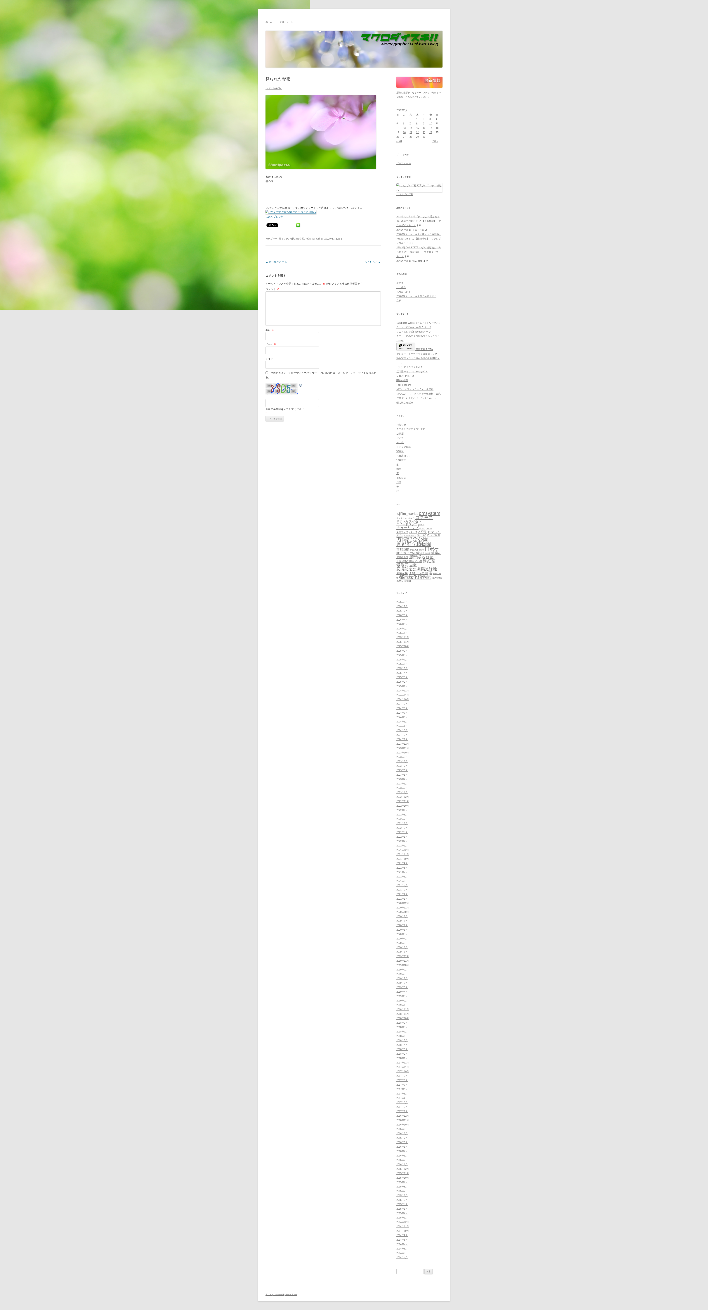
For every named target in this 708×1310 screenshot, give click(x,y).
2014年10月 (402, 1231)
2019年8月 (402, 974)
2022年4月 (402, 832)
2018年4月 (402, 1045)
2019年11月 (402, 960)
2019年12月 (402, 956)
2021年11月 (402, 854)
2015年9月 (402, 1182)
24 (430, 132)
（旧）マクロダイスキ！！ (410, 367)
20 (404, 132)
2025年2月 (402, 681)
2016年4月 (402, 1151)
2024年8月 (402, 708)
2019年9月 (402, 969)
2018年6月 (402, 1036)
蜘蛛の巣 (437, 573)
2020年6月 (402, 929)
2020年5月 (402, 934)
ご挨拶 (400, 433)
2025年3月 (402, 677)
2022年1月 (402, 845)
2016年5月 (402, 1146)
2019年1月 (402, 1005)
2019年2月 (402, 1000)
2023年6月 (402, 770)
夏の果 (400, 283)
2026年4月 (402, 619)
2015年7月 (402, 1191)
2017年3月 (402, 1102)
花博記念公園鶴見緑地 (416, 569)
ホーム (269, 22)
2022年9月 (402, 810)
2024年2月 (402, 735)
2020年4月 (402, 938)
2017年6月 (402, 1089)
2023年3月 (402, 783)
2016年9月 (402, 1129)
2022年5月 (402, 828)
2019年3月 (402, 996)
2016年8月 (402, 1133)
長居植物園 (437, 578)
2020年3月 (402, 943)
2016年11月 (402, 1120)
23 (424, 132)
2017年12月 (402, 1062)
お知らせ (401, 424)
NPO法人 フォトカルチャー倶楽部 (414, 389)
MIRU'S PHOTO (405, 376)
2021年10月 (402, 859)
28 (410, 136)
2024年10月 (402, 699)
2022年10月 (402, 805)
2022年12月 (402, 797)
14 (410, 128)
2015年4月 (402, 1204)
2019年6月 (402, 983)
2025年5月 (402, 668)
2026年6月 (402, 611)
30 (424, 136)
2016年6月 (402, 1142)
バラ (422, 531)
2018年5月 (402, 1040)
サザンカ (402, 521)
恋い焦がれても (276, 262)
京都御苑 (402, 549)
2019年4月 (402, 991)
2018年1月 (402, 1058)
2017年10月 (402, 1071)
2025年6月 (402, 664)
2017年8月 (402, 1080)
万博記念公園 (297, 238)
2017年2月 (402, 1107)
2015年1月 (402, 1217)
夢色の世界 (402, 380)
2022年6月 (402, 823)
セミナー (401, 438)
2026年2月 (402, 628)
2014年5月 (402, 1253)
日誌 (398, 482)
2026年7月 (402, 606)
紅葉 (431, 561)
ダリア (421, 524)
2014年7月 (402, 1244)
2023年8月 (402, 761)
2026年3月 (402, 624)
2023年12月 (402, 743)
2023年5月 (402, 774)
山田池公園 (425, 553)
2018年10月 (402, 1018)
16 (424, 128)
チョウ (422, 528)
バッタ (413, 532)
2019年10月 (402, 965)
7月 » (435, 141)
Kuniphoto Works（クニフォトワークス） (418, 322)
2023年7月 (402, 766)
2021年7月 (402, 872)
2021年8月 (402, 867)
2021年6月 (402, 876)
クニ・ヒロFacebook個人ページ (413, 327)
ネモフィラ (402, 532)
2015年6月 (402, 1195)
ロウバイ (421, 535)
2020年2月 (402, 947)
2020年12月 (402, 903)
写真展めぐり (403, 455)
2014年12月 (402, 1222)
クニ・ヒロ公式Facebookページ (413, 331)
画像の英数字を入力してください (285, 409)
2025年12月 (402, 637)
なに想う (401, 287)
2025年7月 (402, 659)
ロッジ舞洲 (433, 535)
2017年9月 (402, 1076)
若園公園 (402, 573)
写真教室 (401, 460)
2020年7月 (402, 925)
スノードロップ (406, 524)
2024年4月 (402, 726)
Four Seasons (403, 384)
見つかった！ (403, 291)
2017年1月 (402, 1111)
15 (417, 128)
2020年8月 (402, 921)
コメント (272, 289)
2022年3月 (402, 836)
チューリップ (407, 528)
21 (410, 132)
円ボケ (432, 549)
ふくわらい (373, 262)
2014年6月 (402, 1248)
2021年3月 (402, 890)
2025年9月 (402, 650)
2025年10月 (402, 646)
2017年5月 (402, 1093)
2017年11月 (402, 1067)
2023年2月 (402, 788)
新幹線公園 (402, 557)
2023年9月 (402, 757)
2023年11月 (402, 748)
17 (430, 128)
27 (404, 136)
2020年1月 (402, 952)
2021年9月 (402, 863)
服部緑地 (417, 557)
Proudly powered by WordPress (281, 1294)
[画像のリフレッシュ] (301, 385)
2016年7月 (402, 1138)
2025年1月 (402, 686)
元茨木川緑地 (417, 549)
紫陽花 (310, 238)
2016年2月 (402, 1160)
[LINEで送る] (298, 224)
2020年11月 (402, 907)
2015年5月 (402, 1200)
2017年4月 (402, 1098)
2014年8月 (402, 1239)
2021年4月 (402, 885)
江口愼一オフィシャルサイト (412, 371)
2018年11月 (402, 1014)
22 (417, 132)
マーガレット (410, 535)
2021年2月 (402, 894)
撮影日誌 (401, 477)
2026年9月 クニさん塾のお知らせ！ (416, 296)
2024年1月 (402, 739)
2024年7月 (402, 712)
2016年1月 (402, 1164)
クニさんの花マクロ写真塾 (410, 429)
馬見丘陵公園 (403, 581)
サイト (269, 358)
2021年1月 (402, 898)
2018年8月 (402, 1027)
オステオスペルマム (405, 518)
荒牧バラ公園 (418, 573)
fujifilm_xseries (407, 514)
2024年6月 (402, 717)
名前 (270, 329)
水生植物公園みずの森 (409, 561)
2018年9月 (402, 1022)
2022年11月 (402, 801)
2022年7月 (402, 819)
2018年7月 (402, 1031)
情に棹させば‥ (404, 402)
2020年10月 (402, 912)
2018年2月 (402, 1053)
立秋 (398, 300)
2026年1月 (402, 633)
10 (430, 123)
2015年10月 (402, 1177)
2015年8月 (402, 1186)
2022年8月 (402, 814)
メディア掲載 (403, 446)
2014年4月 (402, 1257)
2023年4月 (402, 779)
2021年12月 (402, 850)
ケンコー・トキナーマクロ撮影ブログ (416, 353)
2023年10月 (402, 752)
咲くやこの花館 (408, 553)
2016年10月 (402, 1124)
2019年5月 (402, 987)
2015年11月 (402, 1173)
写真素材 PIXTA (424, 349)
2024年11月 (402, 695)
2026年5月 (402, 615)
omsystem (429, 513)
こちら (408, 97)
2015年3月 (402, 1208)
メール (271, 344)
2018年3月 (402, 1049)
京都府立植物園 (413, 544)
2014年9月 (402, 1235)
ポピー (399, 535)
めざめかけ (402, 229)
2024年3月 (402, 730)
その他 (400, 442)
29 (417, 136)
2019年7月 (402, 978)
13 (404, 128)
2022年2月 (402, 841)
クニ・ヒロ (418, 229)
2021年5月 (402, 881)
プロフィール (286, 22)
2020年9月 (402, 916)
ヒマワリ (434, 532)
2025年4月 (402, 673)
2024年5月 (402, 721)
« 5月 (399, 141)
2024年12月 (402, 690)
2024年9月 (402, 704)
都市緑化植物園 (415, 577)
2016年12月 (402, 1115)
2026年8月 (402, 602)
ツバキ (429, 528)
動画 (398, 469)
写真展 (400, 451)
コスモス (424, 517)
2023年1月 (402, 792)
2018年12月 (402, 1009)
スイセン (415, 521)
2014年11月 (402, 1226)
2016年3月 (402, 1155)
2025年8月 (402, 655)
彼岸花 (436, 553)
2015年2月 (402, 1213)
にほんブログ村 (275, 216)
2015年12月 (402, 1169)
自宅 (413, 565)
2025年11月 (402, 642)
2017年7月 (402, 1084)
